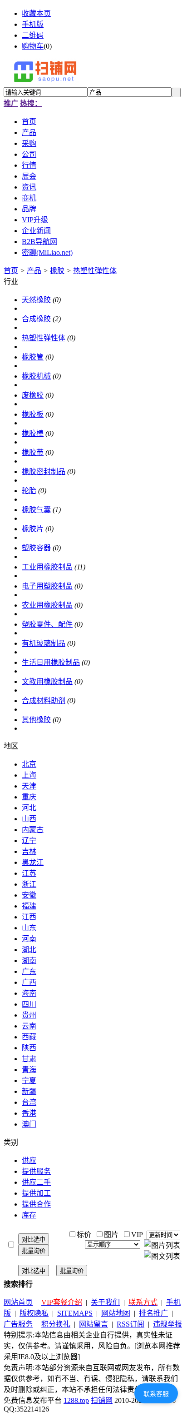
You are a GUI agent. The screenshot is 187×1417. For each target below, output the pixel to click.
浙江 (29, 884)
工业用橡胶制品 (47, 567)
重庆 (29, 797)
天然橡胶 (36, 300)
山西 (29, 819)
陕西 (29, 1048)
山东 (29, 928)
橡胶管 (33, 357)
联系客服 (156, 1393)
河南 (29, 939)
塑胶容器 (36, 548)
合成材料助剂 (43, 700)
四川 (29, 1004)
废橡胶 (33, 395)
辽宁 (29, 840)
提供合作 (36, 1204)
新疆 (29, 1091)
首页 (11, 270)
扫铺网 (102, 1400)
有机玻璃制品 (43, 643)
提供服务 (36, 1171)
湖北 (29, 949)
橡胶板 (33, 414)
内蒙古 (33, 829)
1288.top (76, 1400)
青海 (29, 1069)
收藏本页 (36, 13)
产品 (34, 270)
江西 (29, 917)
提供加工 (36, 1193)
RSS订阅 (130, 1324)
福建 (29, 906)
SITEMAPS (75, 1313)
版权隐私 (34, 1313)
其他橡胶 (36, 719)
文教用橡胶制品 (47, 681)
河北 (29, 808)
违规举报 (167, 1324)
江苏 (29, 873)
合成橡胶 (36, 319)
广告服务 (18, 1324)
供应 (29, 1160)
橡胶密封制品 (43, 471)
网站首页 (18, 1302)
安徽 (29, 895)
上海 (29, 775)
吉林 (29, 851)
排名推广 (153, 1313)
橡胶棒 (33, 433)
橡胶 (57, 270)
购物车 (33, 46)
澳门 (29, 1124)
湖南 (29, 960)
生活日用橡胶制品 (51, 662)
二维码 (33, 35)
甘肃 (29, 1059)
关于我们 (105, 1302)
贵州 (29, 1015)
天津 (29, 786)
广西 (29, 982)
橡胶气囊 (36, 510)
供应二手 (36, 1182)
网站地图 (115, 1313)
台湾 (29, 1102)
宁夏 (29, 1080)
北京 (29, 764)
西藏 (29, 1037)
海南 (29, 993)
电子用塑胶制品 (47, 586)
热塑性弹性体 (95, 270)
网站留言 (93, 1324)
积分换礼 (55, 1324)
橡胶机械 (36, 376)
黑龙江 (33, 862)
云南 (29, 1026)
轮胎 (29, 490)
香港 (29, 1113)
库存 (29, 1215)
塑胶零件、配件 (47, 624)
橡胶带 (33, 452)
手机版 (33, 24)
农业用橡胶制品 (47, 605)
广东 (29, 971)
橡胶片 (33, 529)
